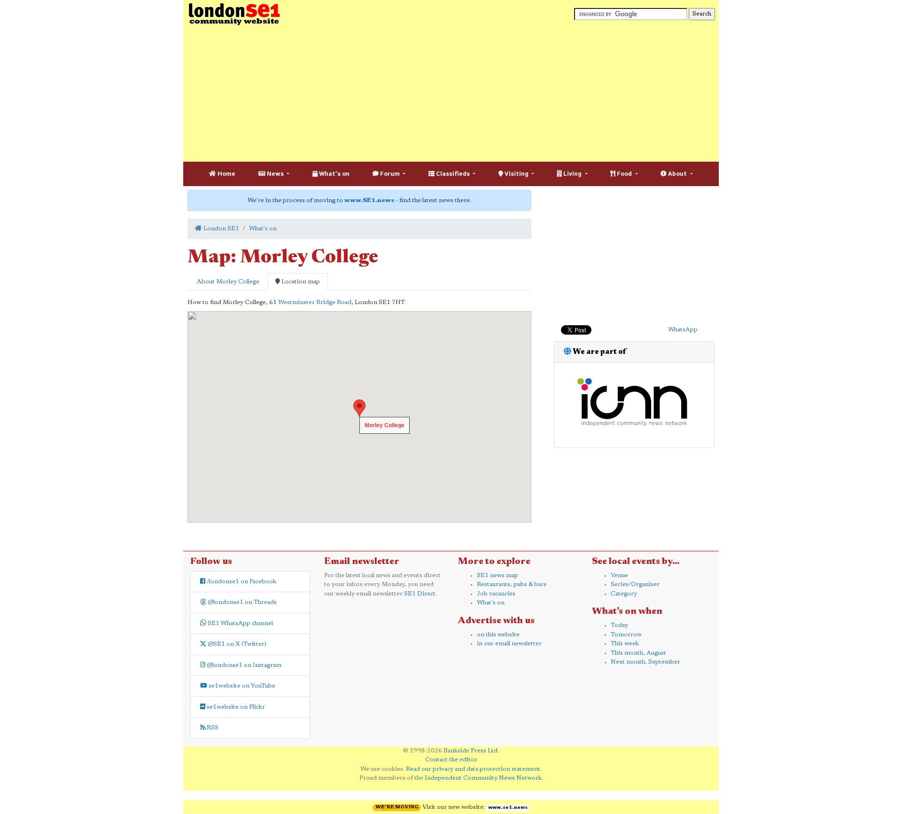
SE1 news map (497, 575)
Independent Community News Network (483, 778)
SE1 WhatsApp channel (239, 623)
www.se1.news (508, 808)
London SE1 (220, 229)
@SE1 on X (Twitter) (236, 644)
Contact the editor (451, 760)
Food (624, 173)
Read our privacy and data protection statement (473, 769)
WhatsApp (683, 330)
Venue (619, 575)
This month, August (638, 653)
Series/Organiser (635, 584)
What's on (334, 173)
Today (619, 625)
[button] (359, 408)
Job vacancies (496, 594)
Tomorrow (626, 635)
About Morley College (227, 282)
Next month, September (645, 662)
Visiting (516, 173)
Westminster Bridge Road (314, 302)
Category (624, 594)
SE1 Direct (419, 594)
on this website (498, 635)
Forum (390, 173)
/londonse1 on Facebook (240, 582)
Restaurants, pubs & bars (511, 584)
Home (225, 173)
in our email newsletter (509, 644)
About (677, 173)
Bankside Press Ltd (470, 751)
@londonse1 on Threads (241, 602)
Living (572, 173)
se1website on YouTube (241, 686)
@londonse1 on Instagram (243, 665)
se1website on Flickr (235, 707)
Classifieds (453, 173)
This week (625, 644)
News (275, 173)
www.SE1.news (369, 200)
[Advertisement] (451, 94)
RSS (211, 728)
